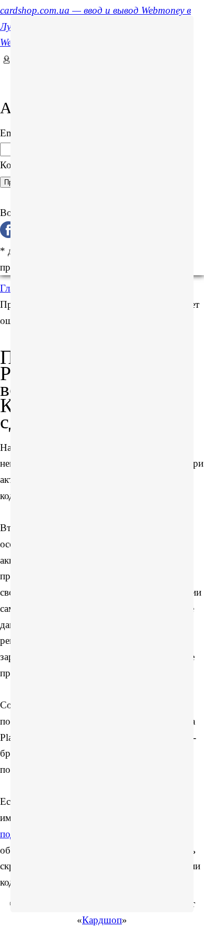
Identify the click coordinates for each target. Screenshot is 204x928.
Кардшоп (102, 919)
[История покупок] (4, 74)
